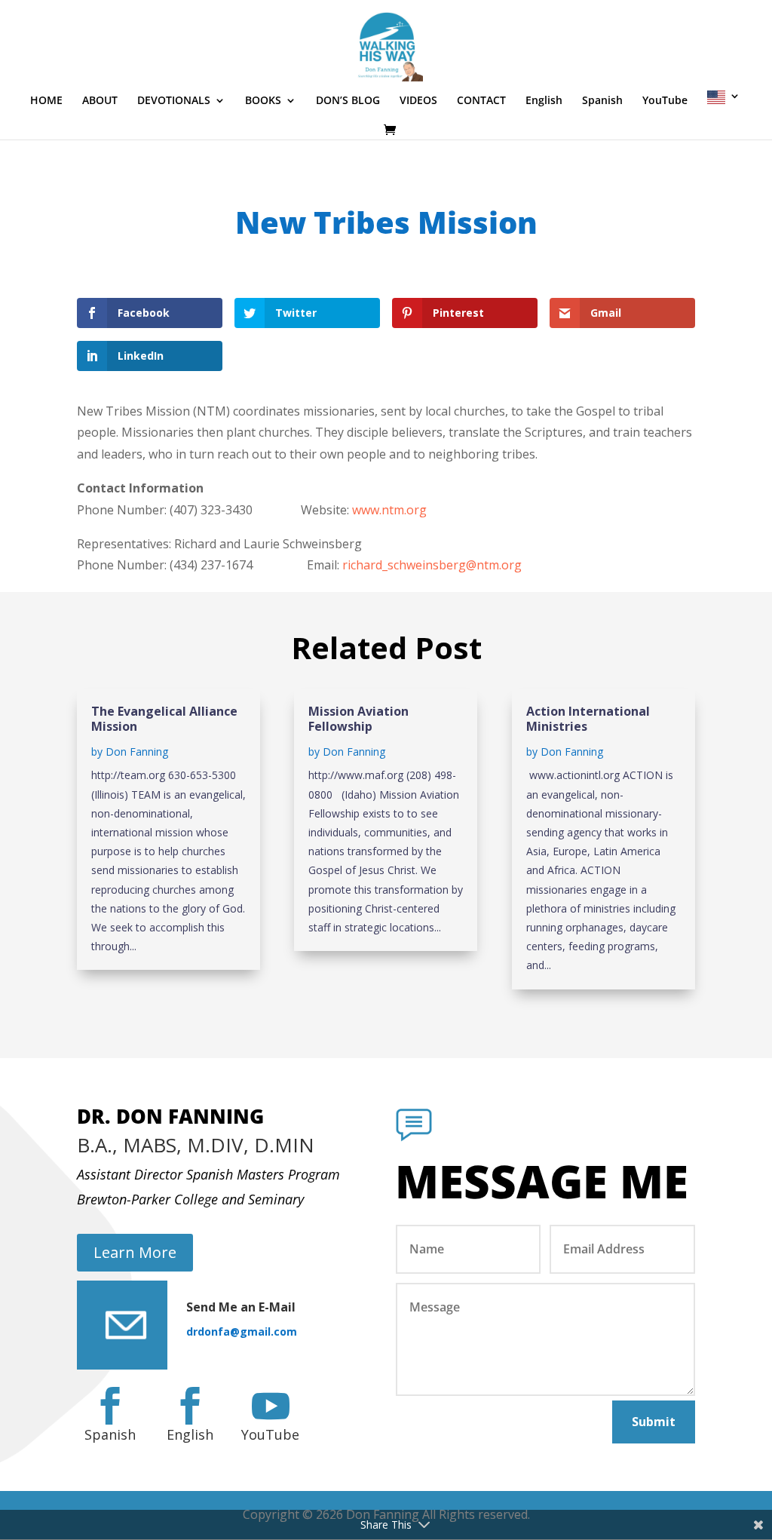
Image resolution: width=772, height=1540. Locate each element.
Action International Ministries (588, 719)
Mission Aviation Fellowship (358, 719)
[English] (723, 106)
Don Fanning (137, 751)
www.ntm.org (389, 510)
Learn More (134, 1252)
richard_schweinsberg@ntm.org (432, 565)
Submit (654, 1421)
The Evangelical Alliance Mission (164, 719)
